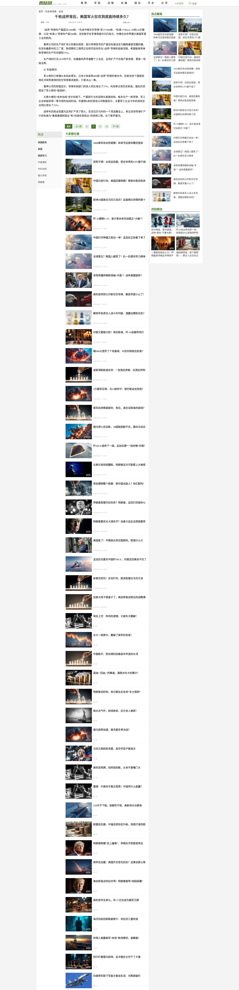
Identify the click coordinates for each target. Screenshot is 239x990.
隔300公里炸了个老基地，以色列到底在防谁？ (118, 351)
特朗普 (41, 182)
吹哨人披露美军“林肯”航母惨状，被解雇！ (117, 938)
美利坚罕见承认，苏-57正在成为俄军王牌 (116, 900)
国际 (138, 3)
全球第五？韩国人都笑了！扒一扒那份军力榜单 (164, 60)
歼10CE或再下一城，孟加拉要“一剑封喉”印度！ (119, 445)
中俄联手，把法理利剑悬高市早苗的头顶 (115, 654)
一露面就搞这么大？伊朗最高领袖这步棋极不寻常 (162, 255)
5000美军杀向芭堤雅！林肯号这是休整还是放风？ (164, 37)
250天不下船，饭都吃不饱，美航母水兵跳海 (117, 805)
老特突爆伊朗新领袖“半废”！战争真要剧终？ (118, 275)
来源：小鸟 (45, 22)
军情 (97, 3)
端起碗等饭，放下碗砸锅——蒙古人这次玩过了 (187, 255)
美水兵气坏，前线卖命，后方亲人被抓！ (115, 711)
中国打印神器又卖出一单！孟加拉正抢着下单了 (119, 237)
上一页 (78, 126)
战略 (111, 3)
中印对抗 (42, 169)
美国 (40, 149)
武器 (124, 3)
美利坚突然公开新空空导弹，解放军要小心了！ (119, 294)
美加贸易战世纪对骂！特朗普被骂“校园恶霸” (118, 881)
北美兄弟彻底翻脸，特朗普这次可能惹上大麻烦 (119, 464)
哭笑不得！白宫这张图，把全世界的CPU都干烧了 (189, 37)
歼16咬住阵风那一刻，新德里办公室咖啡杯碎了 (187, 233)
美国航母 (42, 142)
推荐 (84, 3)
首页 (41, 11)
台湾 (164, 3)
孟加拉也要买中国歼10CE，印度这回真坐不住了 (119, 559)
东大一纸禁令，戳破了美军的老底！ (113, 635)
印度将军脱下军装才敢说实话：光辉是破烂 (117, 976)
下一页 (116, 126)
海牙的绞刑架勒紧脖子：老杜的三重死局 (115, 919)
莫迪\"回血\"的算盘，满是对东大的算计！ (116, 673)
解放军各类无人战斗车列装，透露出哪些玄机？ (119, 313)
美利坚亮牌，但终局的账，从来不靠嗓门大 (117, 767)
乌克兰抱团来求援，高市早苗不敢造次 (114, 748)
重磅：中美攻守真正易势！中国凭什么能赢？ (118, 786)
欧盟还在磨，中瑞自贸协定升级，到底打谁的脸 (119, 824)
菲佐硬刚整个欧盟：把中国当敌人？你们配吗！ (119, 483)
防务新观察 (50, 11)
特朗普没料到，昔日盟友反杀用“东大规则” (117, 692)
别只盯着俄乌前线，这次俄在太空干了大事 (117, 957)
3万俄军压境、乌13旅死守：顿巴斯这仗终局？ (118, 389)
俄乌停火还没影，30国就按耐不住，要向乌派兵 (119, 427)
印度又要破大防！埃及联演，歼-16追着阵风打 (118, 332)
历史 (151, 3)
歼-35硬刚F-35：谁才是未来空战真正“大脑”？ (118, 218)
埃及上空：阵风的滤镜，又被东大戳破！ (115, 616)
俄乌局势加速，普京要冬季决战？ (112, 729)
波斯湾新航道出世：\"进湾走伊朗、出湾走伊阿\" (120, 370)
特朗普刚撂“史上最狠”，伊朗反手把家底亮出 (118, 843)
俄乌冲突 (42, 175)
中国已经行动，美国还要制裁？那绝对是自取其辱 (189, 60)
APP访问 (179, 3)
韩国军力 (42, 155)
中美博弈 (42, 162)
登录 (194, 3)
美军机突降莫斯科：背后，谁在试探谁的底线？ (119, 408)
